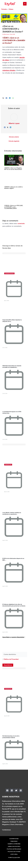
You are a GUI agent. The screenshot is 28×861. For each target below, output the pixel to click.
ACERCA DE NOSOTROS (14, 846)
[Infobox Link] (14, 247)
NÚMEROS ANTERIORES (14, 843)
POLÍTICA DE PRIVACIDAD (14, 849)
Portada (4, 9)
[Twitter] (16, 790)
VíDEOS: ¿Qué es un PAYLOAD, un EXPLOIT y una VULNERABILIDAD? (13, 207)
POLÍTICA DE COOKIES (14, 851)
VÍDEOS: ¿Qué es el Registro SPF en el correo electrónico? (13, 168)
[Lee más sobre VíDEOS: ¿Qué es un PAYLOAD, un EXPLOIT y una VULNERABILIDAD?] (14, 197)
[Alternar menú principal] (25, 3)
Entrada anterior (14, 137)
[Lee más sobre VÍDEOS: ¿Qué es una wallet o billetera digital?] (14, 179)
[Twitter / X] (3, 98)
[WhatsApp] (13, 98)
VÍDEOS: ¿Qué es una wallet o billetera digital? (13, 187)
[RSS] (20, 790)
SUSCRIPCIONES (14, 838)
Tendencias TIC (8, 464)
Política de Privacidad (11, 659)
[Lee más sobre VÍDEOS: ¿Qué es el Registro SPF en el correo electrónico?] (14, 160)
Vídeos (11, 9)
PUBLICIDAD (14, 841)
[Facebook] (6, 98)
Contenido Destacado (9, 273)
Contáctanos (6, 830)
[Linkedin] (9, 98)
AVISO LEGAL (14, 854)
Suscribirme (8, 665)
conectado (21, 223)
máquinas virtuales (8, 70)
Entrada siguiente (14, 141)
